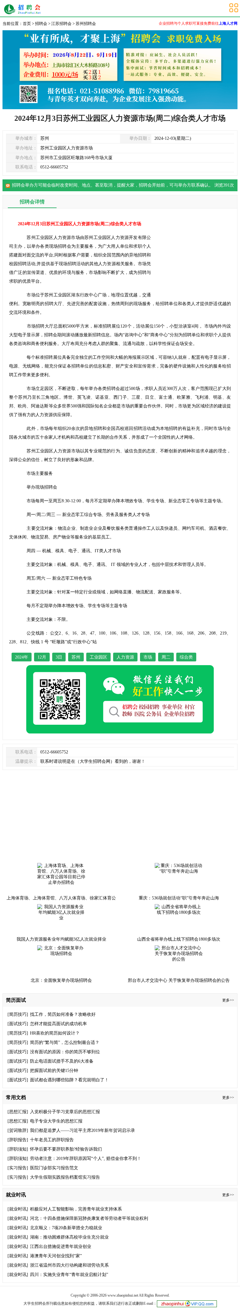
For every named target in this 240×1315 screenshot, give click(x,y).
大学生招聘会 (34, 1303)
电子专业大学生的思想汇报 (56, 1121)
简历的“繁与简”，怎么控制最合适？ (64, 1042)
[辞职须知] (18, 1149)
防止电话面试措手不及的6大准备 (61, 1061)
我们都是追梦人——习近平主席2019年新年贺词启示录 (82, 1130)
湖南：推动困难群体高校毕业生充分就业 (69, 1237)
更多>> (228, 1000)
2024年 (21, 657)
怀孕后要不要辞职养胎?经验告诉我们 (66, 1149)
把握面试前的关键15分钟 (54, 1070)
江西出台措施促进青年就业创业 (60, 1246)
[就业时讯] (18, 1209)
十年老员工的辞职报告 (52, 1139)
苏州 (76, 657)
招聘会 (41, 23)
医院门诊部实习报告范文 (54, 1168)
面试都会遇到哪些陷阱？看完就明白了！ (69, 1080)
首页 (27, 23)
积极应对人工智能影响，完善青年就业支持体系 (76, 1209)
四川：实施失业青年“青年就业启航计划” (69, 1274)
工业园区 (98, 657)
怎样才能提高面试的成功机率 (58, 1023)
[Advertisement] (195, 254)
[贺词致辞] (18, 1130)
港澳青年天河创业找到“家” (56, 1256)
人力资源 (125, 657)
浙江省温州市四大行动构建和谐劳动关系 (69, 1265)
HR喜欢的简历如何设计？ (55, 1033)
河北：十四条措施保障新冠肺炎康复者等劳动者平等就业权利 (89, 1218)
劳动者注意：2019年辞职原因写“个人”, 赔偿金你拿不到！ (85, 1158)
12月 (42, 657)
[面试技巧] (18, 1023)
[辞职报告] (18, 1139)
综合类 (186, 657)
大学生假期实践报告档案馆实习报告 (65, 1177)
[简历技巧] (18, 1014)
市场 (147, 657)
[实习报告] (18, 1168)
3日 (59, 657)
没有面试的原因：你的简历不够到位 (65, 1052)
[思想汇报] (18, 1111)
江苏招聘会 (61, 23)
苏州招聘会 (23, 9)
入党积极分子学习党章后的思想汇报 (65, 1111)
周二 (166, 657)
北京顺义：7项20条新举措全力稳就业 (66, 1227)
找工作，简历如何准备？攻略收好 (63, 1014)
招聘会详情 (32, 201)
